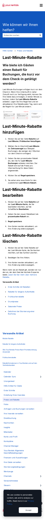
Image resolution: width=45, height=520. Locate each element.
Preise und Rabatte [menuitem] (11, 400)
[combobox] (20, 35)
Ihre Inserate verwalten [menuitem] (13, 413)
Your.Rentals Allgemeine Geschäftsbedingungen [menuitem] (14, 451)
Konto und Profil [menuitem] (10, 437)
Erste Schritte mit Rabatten (19, 287)
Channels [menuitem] (7, 476)
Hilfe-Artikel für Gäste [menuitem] (13, 386)
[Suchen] (40, 35)
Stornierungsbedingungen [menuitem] (14, 467)
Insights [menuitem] (7, 427)
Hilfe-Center (8, 51)
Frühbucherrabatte (16, 297)
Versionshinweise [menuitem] (11, 481)
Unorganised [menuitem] (9, 381)
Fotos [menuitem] (6, 404)
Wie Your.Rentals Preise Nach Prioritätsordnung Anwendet (20, 351)
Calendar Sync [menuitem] (10, 376)
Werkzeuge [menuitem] (8, 471)
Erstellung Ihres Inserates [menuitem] (14, 395)
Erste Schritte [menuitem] (9, 390)
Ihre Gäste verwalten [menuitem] (12, 462)
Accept (28, 510)
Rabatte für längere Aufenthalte (21, 292)
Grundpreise (13, 301)
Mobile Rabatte (8, 338)
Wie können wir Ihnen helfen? (20, 27)
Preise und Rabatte (25, 51)
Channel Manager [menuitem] (11, 446)
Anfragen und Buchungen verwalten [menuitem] (19, 409)
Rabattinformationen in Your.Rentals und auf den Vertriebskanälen (20, 364)
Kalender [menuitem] (7, 372)
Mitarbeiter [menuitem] (8, 432)
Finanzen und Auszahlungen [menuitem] (16, 458)
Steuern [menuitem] (7, 485)
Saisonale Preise (15, 306)
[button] (40, 377)
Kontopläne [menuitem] (8, 441)
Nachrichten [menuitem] (9, 423)
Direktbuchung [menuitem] (10, 418)
